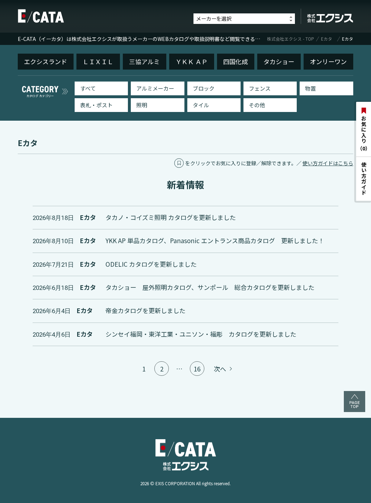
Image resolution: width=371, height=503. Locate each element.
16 (197, 368)
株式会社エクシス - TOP (290, 39)
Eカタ (326, 39)
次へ (221, 368)
